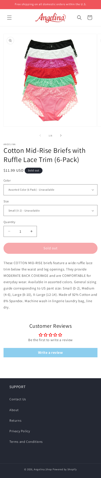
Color (7, 180)
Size (6, 201)
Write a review (50, 352)
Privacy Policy (19, 431)
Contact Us (17, 399)
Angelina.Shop (43, 469)
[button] (9, 17)
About (14, 410)
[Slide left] (40, 135)
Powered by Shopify (65, 469)
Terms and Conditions (26, 441)
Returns (15, 420)
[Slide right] (61, 135)
